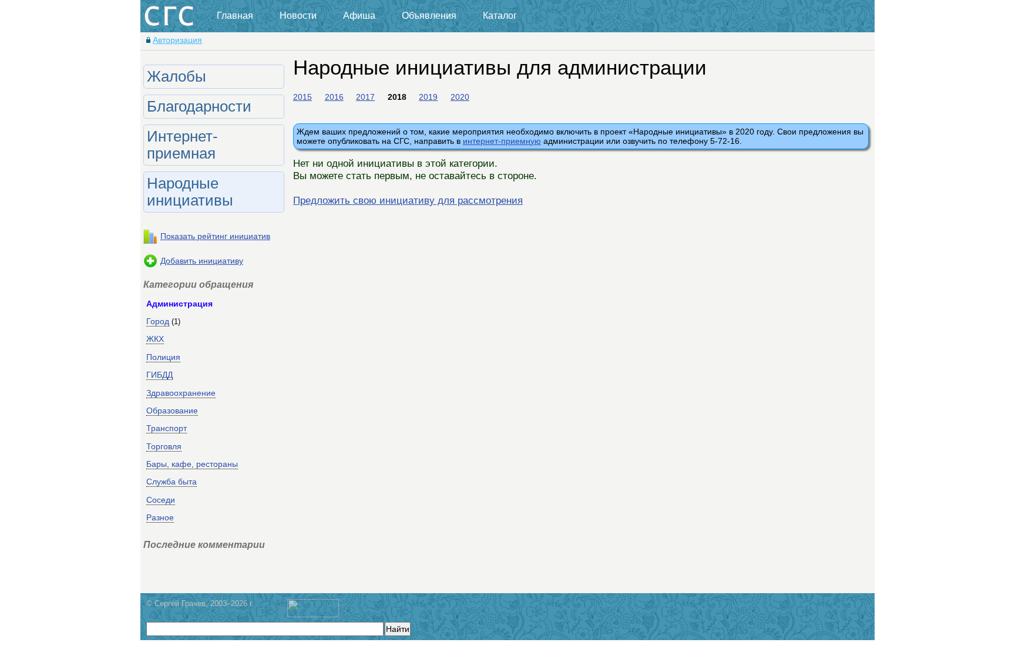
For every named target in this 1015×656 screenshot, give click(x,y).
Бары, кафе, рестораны (192, 464)
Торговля (164, 446)
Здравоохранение (181, 393)
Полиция (163, 357)
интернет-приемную (502, 141)
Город (157, 321)
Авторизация (177, 40)
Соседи (160, 499)
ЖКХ (155, 339)
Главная (235, 16)
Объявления (429, 16)
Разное (160, 517)
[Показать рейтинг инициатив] (150, 240)
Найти (397, 629)
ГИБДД (159, 374)
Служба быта (171, 481)
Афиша (359, 16)
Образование (172, 410)
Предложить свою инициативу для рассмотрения (408, 200)
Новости (298, 16)
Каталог (500, 16)
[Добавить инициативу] (150, 265)
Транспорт (166, 428)
